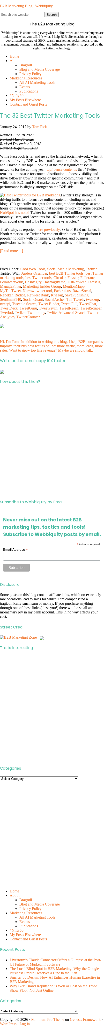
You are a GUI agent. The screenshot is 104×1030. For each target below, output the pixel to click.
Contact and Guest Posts (28, 939)
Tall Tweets (75, 299)
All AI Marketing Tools (37, 917)
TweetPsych (48, 308)
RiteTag (57, 295)
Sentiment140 (10, 299)
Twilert (20, 312)
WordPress (8, 1024)
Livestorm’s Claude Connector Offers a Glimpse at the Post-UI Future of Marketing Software (55, 962)
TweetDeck (9, 308)
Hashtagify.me (54, 282)
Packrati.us (62, 291)
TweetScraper (91, 308)
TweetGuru (28, 308)
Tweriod (6, 312)
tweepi (5, 304)
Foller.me (87, 278)
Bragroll (25, 900)
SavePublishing (77, 295)
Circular (59, 278)
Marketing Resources (26, 913)
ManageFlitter (10, 286)
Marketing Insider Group (42, 286)
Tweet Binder (48, 304)
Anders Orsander (34, 273)
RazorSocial (82, 291)
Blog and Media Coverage (39, 904)
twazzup (92, 299)
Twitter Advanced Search (66, 312)
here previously (48, 229)
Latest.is (94, 282)
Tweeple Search (24, 304)
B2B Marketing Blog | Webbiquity (26, 6)
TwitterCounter (28, 317)
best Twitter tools (38, 278)
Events (24, 922)
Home (14, 891)
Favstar (72, 278)
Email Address (15, 549)
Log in (25, 1024)
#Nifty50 (16, 930)
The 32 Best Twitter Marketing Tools (50, 116)
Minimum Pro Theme (47, 1019)
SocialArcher (55, 299)
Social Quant (33, 299)
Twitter (91, 269)
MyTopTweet (10, 291)
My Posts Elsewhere (25, 935)
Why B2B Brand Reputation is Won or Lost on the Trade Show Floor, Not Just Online (53, 988)
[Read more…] (11, 251)
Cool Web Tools (32, 269)
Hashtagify (33, 282)
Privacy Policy (30, 908)
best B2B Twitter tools (66, 273)
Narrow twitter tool (37, 291)
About (14, 895)
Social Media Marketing (65, 269)
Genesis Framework (85, 1019)
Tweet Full (69, 304)
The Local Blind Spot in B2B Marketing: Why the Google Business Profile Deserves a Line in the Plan (54, 971)
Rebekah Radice (12, 295)
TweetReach (69, 308)
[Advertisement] (52, 442)
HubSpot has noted (14, 212)
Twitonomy (36, 312)
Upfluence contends (61, 169)
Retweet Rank (38, 295)
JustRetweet (76, 282)
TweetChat (87, 304)
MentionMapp (74, 286)
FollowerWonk (11, 282)
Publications (28, 926)
